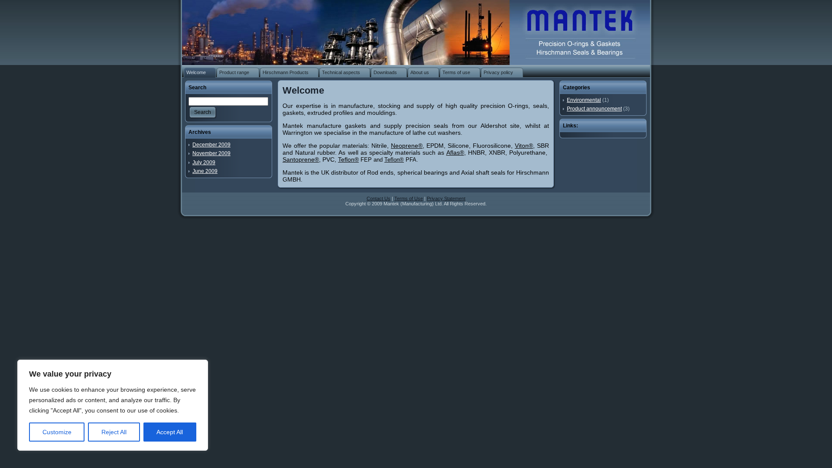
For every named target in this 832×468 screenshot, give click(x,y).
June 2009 (205, 171)
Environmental (584, 100)
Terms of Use (408, 198)
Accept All (169, 432)
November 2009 (211, 153)
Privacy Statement (446, 198)
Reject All (114, 432)
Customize (57, 432)
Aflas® (455, 152)
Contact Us (378, 198)
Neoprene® (406, 145)
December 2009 (211, 145)
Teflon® (348, 159)
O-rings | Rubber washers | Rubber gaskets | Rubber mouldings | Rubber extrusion (574, 30)
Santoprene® (301, 159)
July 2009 (203, 162)
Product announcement (594, 109)
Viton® (524, 145)
